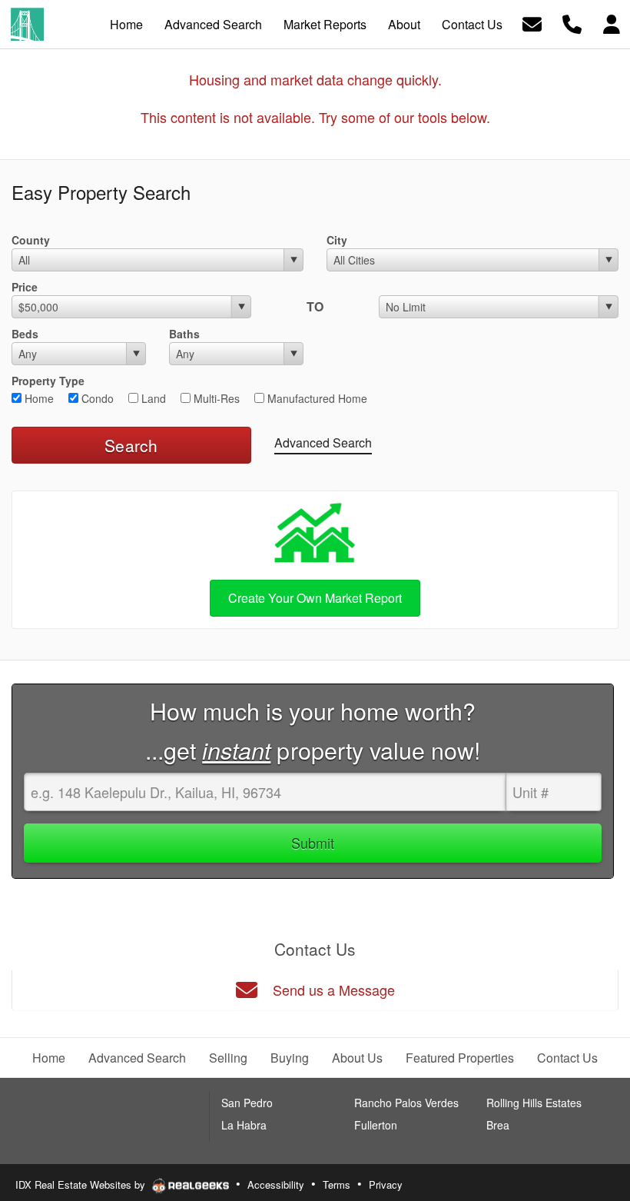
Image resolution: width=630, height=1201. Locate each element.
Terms (336, 1184)
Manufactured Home (315, 398)
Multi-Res (215, 398)
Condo (96, 398)
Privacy (386, 1184)
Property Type (48, 380)
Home (38, 398)
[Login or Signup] (611, 23)
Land (152, 398)
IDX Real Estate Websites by (81, 1184)
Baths (184, 333)
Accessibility (275, 1184)
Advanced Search (323, 442)
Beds (25, 333)
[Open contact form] (532, 23)
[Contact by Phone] (572, 23)
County (31, 240)
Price (25, 286)
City (337, 240)
